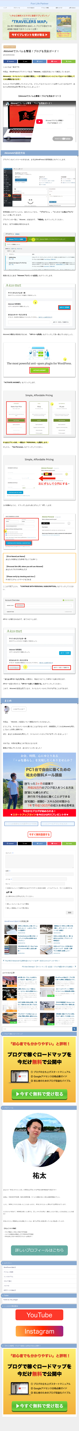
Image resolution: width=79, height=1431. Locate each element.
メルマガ (6, 1285)
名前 (8, 871)
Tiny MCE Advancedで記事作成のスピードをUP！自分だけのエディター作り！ (32, 961)
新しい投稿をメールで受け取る (18, 908)
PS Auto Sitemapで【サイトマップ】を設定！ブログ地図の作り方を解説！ (48, 966)
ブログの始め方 (30, 7)
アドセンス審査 (45, 7)
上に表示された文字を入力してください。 (20, 896)
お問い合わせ (72, 7)
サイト (7, 884)
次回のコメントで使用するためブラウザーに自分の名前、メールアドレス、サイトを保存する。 (40, 888)
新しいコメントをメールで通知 (18, 904)
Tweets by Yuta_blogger (10, 1299)
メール (8, 879)
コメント (9, 853)
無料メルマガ (59, 7)
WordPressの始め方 (9, 46)
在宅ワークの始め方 (10, 1290)
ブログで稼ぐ (8, 1281)
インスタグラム (8, 1276)
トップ (5, 7)
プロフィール (17, 7)
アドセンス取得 (8, 1272)
